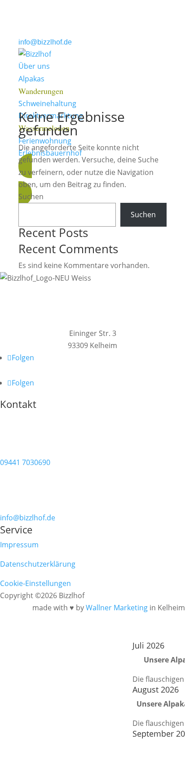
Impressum (19, 545)
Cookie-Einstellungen (35, 583)
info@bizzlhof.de (45, 42)
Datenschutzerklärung (37, 564)
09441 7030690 (25, 462)
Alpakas (31, 79)
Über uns (34, 66)
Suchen (31, 196)
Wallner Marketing (117, 608)
